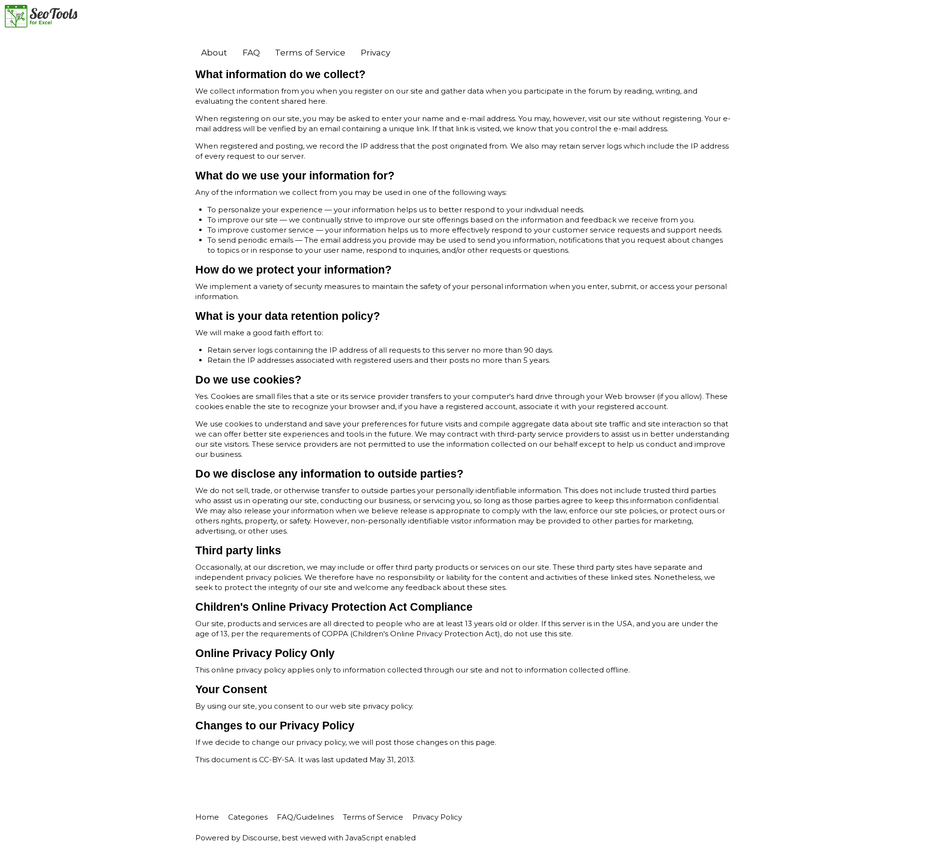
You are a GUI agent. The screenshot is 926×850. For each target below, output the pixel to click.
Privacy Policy (437, 817)
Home (207, 817)
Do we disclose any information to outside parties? (329, 474)
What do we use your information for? (295, 176)
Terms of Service (310, 52)
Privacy (375, 52)
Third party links (238, 551)
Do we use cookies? (248, 380)
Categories (248, 817)
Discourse (260, 837)
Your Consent (231, 690)
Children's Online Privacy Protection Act (425, 633)
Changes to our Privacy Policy (274, 726)
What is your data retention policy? (287, 316)
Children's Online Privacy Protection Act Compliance (334, 607)
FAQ (251, 52)
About (214, 52)
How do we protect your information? (293, 270)
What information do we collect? (280, 75)
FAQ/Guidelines (305, 817)
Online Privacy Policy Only (265, 653)
